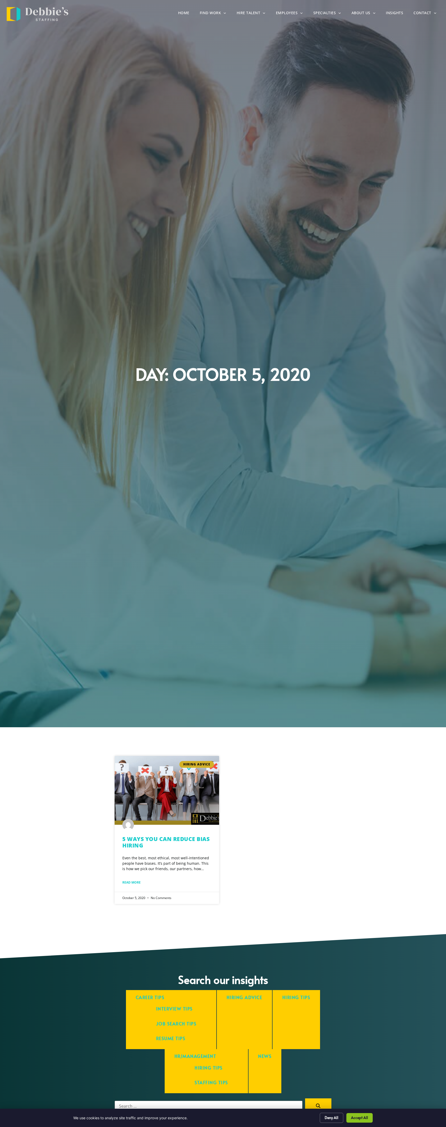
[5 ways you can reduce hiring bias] (167, 790)
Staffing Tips (211, 1082)
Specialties (329, 14)
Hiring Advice (244, 997)
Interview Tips (174, 1009)
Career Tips (150, 997)
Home (186, 14)
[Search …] (208, 1106)
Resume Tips (171, 1038)
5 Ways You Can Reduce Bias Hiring (166, 842)
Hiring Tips (296, 997)
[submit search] (318, 1106)
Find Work (216, 14)
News (265, 1056)
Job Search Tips (176, 1024)
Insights (397, 14)
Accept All (359, 1117)
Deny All (331, 1117)
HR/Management (195, 1056)
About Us (366, 14)
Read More (131, 882)
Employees (292, 14)
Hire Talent (254, 14)
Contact (427, 14)
